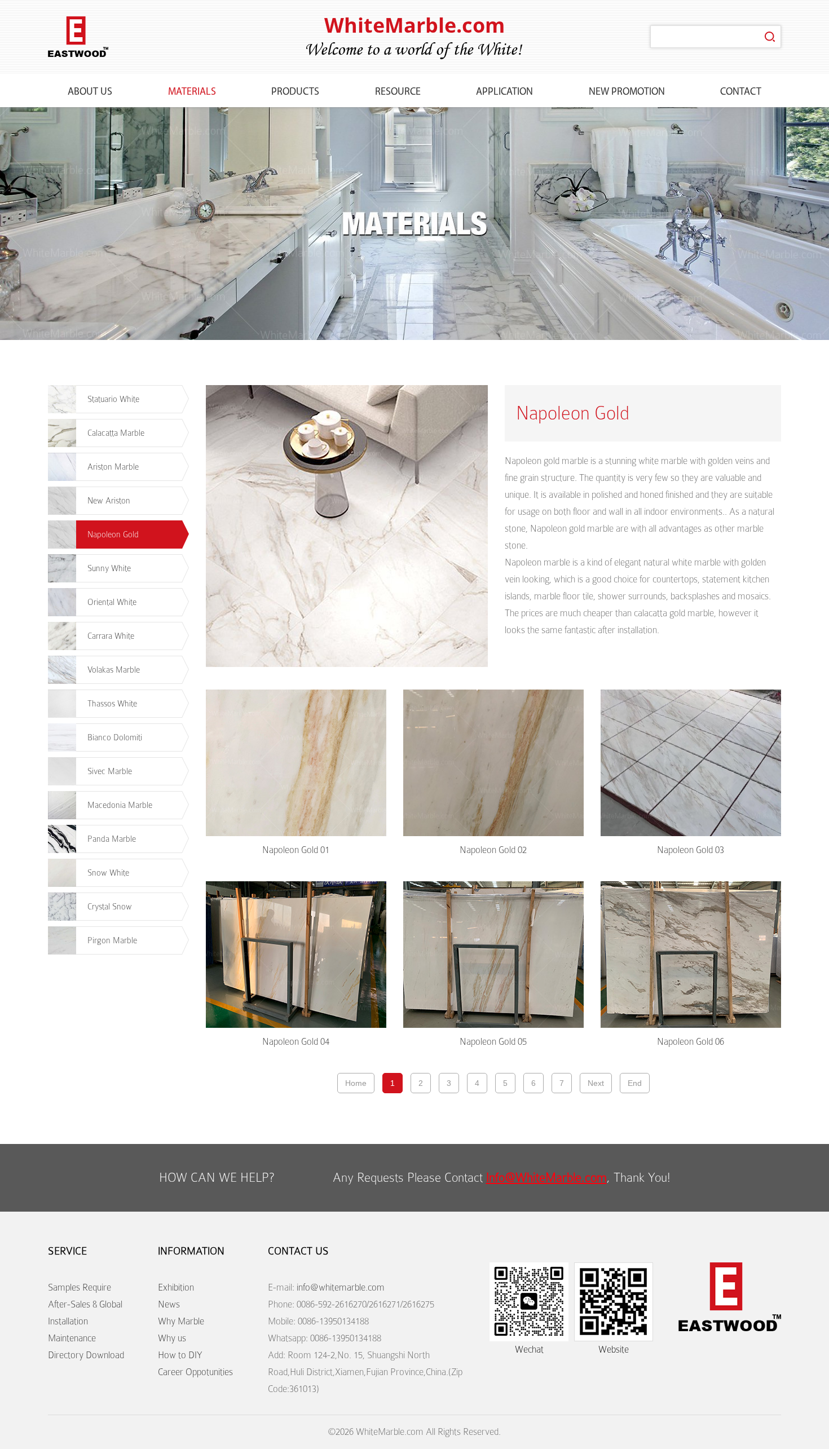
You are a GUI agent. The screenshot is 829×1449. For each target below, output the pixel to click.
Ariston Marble (113, 466)
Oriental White (111, 602)
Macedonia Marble (119, 805)
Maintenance (72, 1338)
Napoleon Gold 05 (493, 1041)
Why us (172, 1338)
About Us (90, 92)
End (635, 1083)
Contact (740, 92)
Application (504, 92)
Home (356, 1083)
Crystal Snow (109, 906)
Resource (398, 92)
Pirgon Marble (112, 940)
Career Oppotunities (195, 1372)
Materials (192, 92)
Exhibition (176, 1287)
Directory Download (86, 1355)
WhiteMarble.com (414, 25)
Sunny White (109, 568)
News (169, 1304)
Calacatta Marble (115, 433)
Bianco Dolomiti (114, 737)
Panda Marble (111, 838)
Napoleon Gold (113, 534)
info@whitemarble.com (341, 1287)
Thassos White (112, 703)
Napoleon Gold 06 (690, 1041)
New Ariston (108, 500)
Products (295, 92)
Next (596, 1083)
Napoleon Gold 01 (295, 850)
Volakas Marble (113, 669)
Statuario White (113, 399)
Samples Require (79, 1287)
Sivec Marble (109, 771)
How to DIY (180, 1355)
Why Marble (181, 1321)
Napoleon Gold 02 (493, 850)
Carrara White (110, 635)
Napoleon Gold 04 (295, 1041)
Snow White (108, 872)
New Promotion (627, 92)
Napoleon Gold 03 (690, 850)
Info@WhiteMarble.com (546, 1177)
